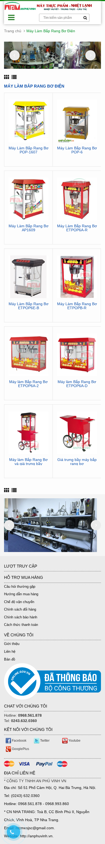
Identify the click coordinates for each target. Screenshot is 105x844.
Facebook (18, 740)
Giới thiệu (11, 644)
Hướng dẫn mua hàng (21, 594)
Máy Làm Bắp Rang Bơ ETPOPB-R (77, 306)
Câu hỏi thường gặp (19, 587)
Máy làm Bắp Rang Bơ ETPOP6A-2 (28, 384)
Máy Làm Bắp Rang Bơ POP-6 (77, 150)
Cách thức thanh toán (21, 625)
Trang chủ (12, 31)
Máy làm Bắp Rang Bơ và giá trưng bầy (28, 462)
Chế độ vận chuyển (19, 602)
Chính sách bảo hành (20, 617)
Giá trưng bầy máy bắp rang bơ (77, 462)
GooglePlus (20, 749)
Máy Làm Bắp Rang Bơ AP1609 (28, 228)
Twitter (44, 740)
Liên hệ (9, 652)
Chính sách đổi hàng (20, 609)
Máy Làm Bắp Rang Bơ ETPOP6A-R (77, 228)
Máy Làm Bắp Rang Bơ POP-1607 (28, 150)
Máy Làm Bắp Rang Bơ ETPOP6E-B (28, 306)
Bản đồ (9, 659)
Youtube (74, 740)
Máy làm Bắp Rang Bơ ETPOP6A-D (77, 384)
